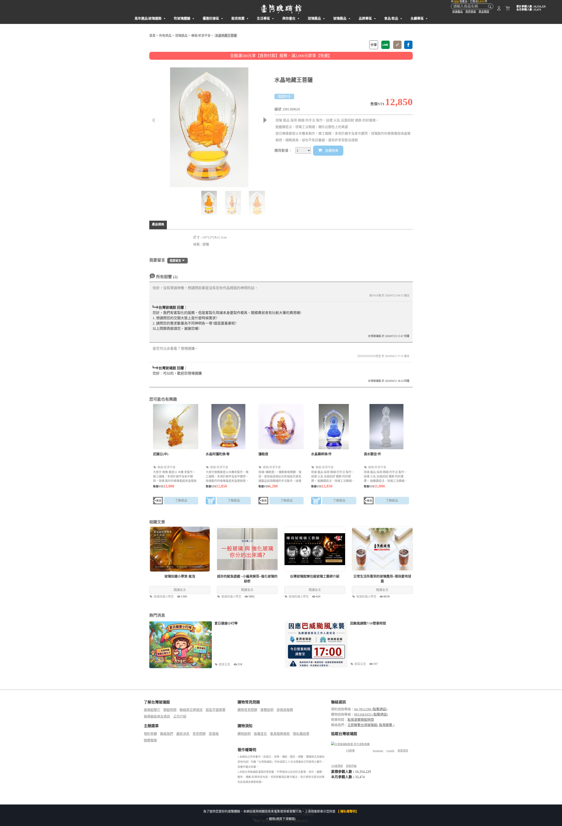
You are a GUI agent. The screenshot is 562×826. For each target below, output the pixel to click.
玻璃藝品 (339, 18)
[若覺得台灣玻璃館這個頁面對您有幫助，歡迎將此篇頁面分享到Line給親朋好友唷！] (385, 44)
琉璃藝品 (457, 11)
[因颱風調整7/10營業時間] (316, 644)
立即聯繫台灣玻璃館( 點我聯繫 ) (371, 725)
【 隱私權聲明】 (347, 811)
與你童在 (288, 18)
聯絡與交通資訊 (191, 710)
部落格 (214, 734)
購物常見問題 (247, 710)
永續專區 (417, 18)
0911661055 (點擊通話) (371, 714)
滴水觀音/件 (372, 454)
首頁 (152, 35)
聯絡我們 (166, 734)
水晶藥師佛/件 (321, 454)
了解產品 (181, 500)
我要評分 (284, 96)
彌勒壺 (263, 454)
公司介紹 (179, 716)
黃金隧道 (484, 11)
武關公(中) (160, 454)
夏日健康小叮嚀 (226, 623)
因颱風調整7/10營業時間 (368, 623)
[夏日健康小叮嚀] (180, 644)
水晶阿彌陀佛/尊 (218, 454)
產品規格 (158, 224)
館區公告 (225, 664)
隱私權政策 (301, 734)
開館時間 (170, 710)
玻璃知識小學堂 (164, 596)
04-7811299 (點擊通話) (370, 709)
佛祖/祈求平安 (201, 35)
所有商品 (165, 35)
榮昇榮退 (470, 11)
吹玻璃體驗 (182, 18)
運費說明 (267, 710)
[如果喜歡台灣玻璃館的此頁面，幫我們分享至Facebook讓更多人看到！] (408, 44)
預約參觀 (150, 734)
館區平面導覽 (215, 710)
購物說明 (244, 734)
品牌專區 (365, 18)
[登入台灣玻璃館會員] (499, 9)
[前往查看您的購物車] (507, 9)
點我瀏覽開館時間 (361, 719)
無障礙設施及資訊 (157, 716)
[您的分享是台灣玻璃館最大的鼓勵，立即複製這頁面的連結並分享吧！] (397, 44)
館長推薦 (238, 18)
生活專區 (263, 18)
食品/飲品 (391, 18)
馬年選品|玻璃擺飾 (148, 18)
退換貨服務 (285, 710)
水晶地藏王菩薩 (226, 35)
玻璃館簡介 (152, 710)
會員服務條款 (280, 734)
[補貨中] (158, 501)
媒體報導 (150, 740)
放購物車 (331, 150)
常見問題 (199, 734)
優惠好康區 (211, 18)
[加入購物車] (211, 501)
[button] (265, 120)
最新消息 (182, 734)
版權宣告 (260, 734)
